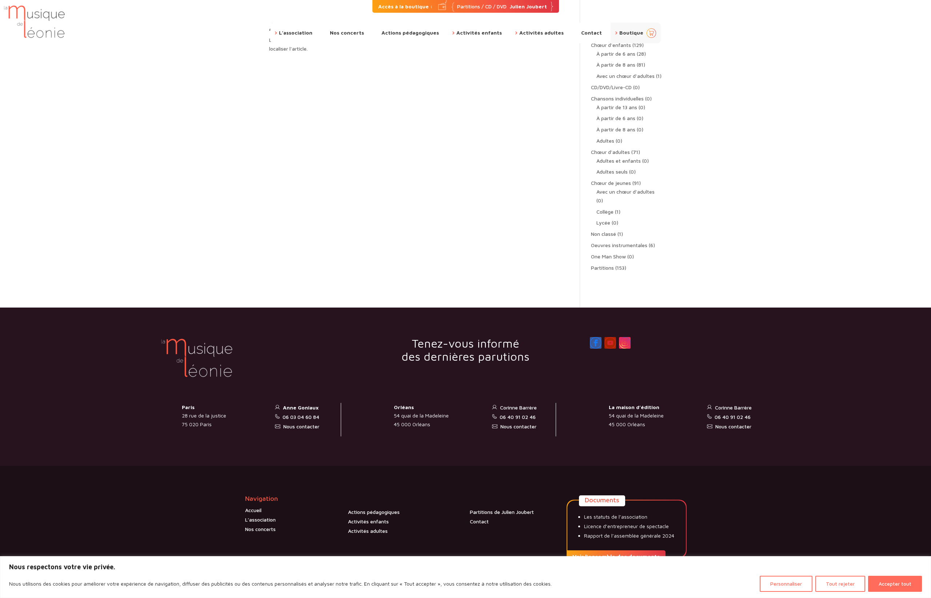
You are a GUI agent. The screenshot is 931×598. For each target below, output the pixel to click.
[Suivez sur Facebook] (596, 343)
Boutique (631, 33)
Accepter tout (895, 584)
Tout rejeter (840, 584)
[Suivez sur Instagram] (625, 343)
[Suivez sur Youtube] (610, 343)
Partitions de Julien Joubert (502, 512)
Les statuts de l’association (615, 517)
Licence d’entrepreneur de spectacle (626, 526)
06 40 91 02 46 (518, 417)
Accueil (253, 510)
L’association (295, 33)
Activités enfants (479, 33)
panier (651, 33)
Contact (591, 33)
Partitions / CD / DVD (462, 6)
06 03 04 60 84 (301, 417)
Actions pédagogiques (410, 33)
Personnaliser (786, 584)
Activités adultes (541, 33)
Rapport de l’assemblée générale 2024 (629, 535)
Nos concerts (347, 33)
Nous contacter (301, 426)
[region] (465, 577)
